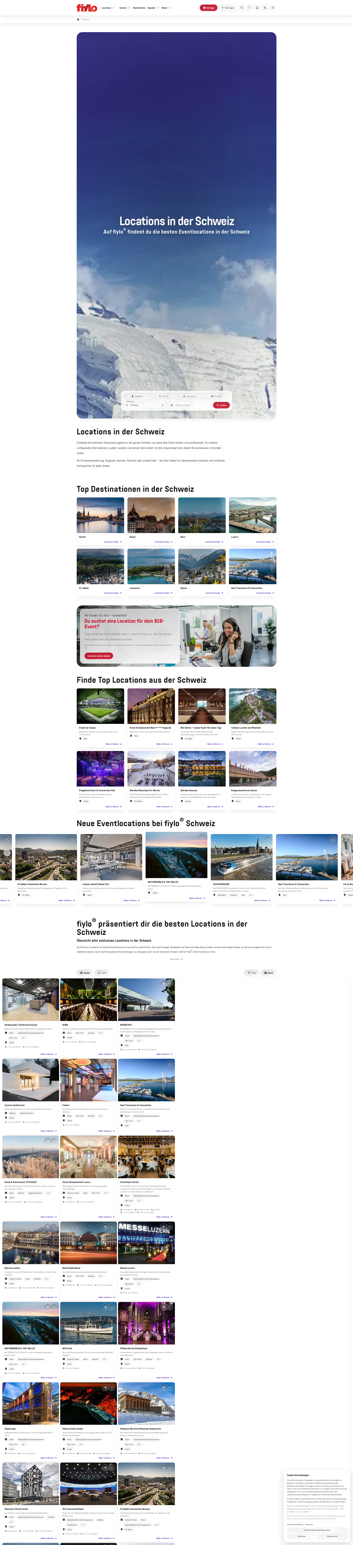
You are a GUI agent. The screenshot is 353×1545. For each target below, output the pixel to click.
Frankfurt (233, 895)
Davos (183, 588)
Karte (270, 973)
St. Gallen (84, 588)
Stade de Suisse (87, 728)
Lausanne (135, 588)
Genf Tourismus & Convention (246, 588)
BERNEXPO (126, 1025)
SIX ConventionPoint (73, 1509)
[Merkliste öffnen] (249, 7)
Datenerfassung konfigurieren (317, 1530)
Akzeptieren (332, 1536)
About (164, 8)
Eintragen (229, 8)
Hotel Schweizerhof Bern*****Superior (150, 728)
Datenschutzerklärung (295, 1524)
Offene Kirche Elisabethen (133, 1348)
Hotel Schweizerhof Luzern (76, 1182)
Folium (65, 1105)
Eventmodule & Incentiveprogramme (31, 1033)
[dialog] (317, 1506)
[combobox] (192, 405)
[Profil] (257, 7)
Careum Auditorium (15, 1105)
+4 (100, 1276)
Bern (182, 537)
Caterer (123, 8)
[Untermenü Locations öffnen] (113, 7)
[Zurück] (7, 853)
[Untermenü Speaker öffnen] (158, 7)
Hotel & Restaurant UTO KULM (20, 1182)
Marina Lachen (12, 1268)
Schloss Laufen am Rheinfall (245, 728)
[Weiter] (346, 853)
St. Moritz (138, 801)
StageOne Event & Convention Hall (97, 790)
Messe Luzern (127, 1268)
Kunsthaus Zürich (129, 1182)
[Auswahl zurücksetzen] (158, 405)
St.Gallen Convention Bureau (32, 884)
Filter (253, 973)
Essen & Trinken (73, 1193)
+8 (156, 1525)
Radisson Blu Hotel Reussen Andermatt (140, 1428)
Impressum (309, 1524)
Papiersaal (10, 1428)
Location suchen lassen (99, 656)
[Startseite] (78, 19)
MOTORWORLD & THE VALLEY (163, 882)
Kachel (87, 973)
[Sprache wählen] (265, 7)
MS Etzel (67, 1348)
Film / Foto (13, 1038)
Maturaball (129, 1284)
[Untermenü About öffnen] (169, 7)
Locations (106, 8)
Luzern (234, 537)
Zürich (82, 537)
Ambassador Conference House (21, 1025)
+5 (100, 1033)
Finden (223, 405)
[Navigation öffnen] (272, 7)
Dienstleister (139, 8)
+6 (100, 1116)
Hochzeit (91, 1033)
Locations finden (111, 542)
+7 (138, 1041)
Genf (285, 895)
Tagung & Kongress (27, 1113)
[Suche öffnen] (241, 7)
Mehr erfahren (112, 744)
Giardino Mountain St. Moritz (145, 790)
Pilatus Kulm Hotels (72, 1428)
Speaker (151, 8)
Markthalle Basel (71, 1268)
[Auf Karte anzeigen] (47, 983)
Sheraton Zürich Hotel (16, 1509)
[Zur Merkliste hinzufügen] (118, 693)
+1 (250, 895)
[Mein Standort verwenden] (162, 405)
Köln (243, 895)
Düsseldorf (222, 895)
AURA (65, 1025)
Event (12, 1033)
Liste (103, 973)
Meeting (13, 1113)
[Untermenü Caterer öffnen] (129, 7)
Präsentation (72, 1525)
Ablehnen (302, 1536)
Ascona (188, 801)
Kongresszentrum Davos (244, 790)
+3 (23, 1038)
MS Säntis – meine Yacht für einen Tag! (200, 728)
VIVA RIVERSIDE (221, 884)
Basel (132, 537)
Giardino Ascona (188, 790)
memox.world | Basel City (96, 884)
